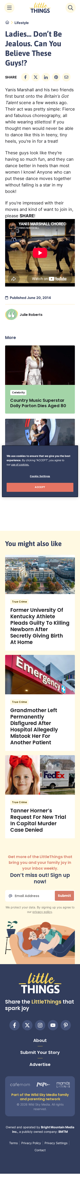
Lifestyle (22, 23)
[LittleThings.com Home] (40, 8)
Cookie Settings (40, 476)
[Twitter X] (27, 1025)
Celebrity (18, 392)
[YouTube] (53, 1025)
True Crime (19, 601)
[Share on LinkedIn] (46, 77)
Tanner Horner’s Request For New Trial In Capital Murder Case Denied (38, 820)
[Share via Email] (66, 77)
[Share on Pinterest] (56, 77)
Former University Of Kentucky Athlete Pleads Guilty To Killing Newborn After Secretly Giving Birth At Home (40, 626)
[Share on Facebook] (25, 77)
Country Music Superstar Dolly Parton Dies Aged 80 (38, 403)
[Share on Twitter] (35, 77)
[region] (40, 471)
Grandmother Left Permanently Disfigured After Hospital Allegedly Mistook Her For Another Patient (34, 726)
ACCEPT (40, 487)
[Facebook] (14, 1025)
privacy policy (42, 912)
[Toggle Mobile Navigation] (9, 8)
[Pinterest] (66, 1025)
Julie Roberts (31, 314)
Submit (64, 895)
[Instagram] (40, 1025)
